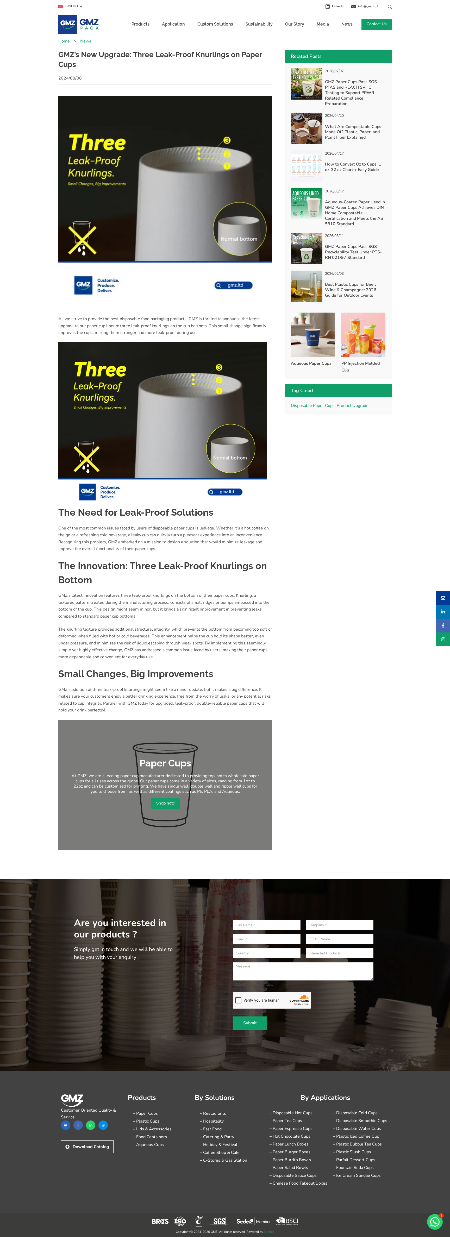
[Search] (390, 7)
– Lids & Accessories (152, 1129)
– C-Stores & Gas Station (223, 1160)
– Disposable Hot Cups (291, 1113)
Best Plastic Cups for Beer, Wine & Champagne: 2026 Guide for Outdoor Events (350, 290)
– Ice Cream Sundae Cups (357, 1175)
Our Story (294, 24)
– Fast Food (211, 1129)
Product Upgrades (354, 406)
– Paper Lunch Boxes (289, 1144)
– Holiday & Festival (218, 1145)
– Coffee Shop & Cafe (220, 1152)
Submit (250, 1023)
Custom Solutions (215, 24)
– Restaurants (213, 1113)
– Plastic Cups (146, 1121)
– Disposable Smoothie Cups (360, 1121)
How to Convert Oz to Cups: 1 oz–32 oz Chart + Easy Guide (353, 167)
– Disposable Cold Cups (355, 1113)
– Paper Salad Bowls (289, 1168)
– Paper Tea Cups (286, 1121)
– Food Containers (150, 1137)
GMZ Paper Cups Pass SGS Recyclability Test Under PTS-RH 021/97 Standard (353, 252)
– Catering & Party (217, 1137)
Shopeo (269, 1232)
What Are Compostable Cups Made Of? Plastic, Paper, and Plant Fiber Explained (353, 132)
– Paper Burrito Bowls (290, 1160)
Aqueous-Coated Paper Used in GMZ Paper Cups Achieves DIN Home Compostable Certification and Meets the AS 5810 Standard (355, 213)
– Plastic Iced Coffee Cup (356, 1136)
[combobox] (312, 939)
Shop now (165, 803)
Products (140, 24)
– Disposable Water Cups (357, 1128)
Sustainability (259, 24)
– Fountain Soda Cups (353, 1168)
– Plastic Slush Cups (352, 1152)
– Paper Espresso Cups (291, 1128)
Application (173, 24)
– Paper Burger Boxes (290, 1152)
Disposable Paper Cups (313, 406)
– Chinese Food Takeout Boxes (298, 1183)
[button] (70, 6)
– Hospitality (212, 1121)
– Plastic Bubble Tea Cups (357, 1144)
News (347, 24)
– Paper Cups (145, 1113)
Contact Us (376, 24)
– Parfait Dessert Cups (354, 1160)
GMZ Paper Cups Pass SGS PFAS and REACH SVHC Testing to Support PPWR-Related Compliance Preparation (351, 92)
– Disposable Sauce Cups (293, 1175)
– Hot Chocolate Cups (290, 1136)
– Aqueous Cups (148, 1145)
